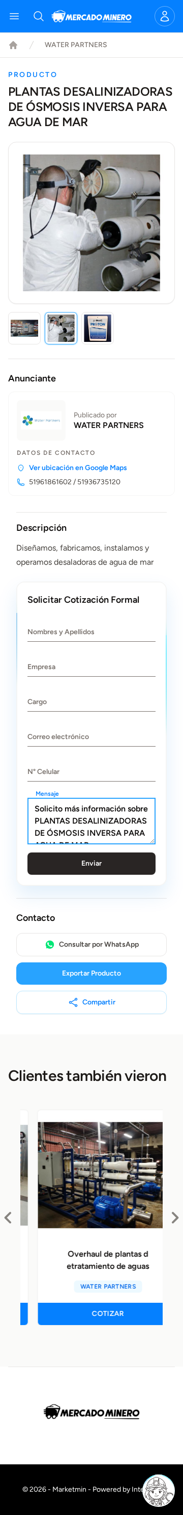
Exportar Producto (91, 973)
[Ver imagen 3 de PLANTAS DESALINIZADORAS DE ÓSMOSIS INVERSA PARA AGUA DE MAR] (97, 328)
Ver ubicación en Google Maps (78, 467)
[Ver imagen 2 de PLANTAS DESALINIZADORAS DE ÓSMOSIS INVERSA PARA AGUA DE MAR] (61, 328)
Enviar (91, 863)
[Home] (13, 45)
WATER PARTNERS (76, 45)
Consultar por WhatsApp (99, 944)
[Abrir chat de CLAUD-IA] (158, 1490)
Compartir (98, 1002)
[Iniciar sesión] (165, 16)
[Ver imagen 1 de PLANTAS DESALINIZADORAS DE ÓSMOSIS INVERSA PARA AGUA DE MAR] (24, 328)
